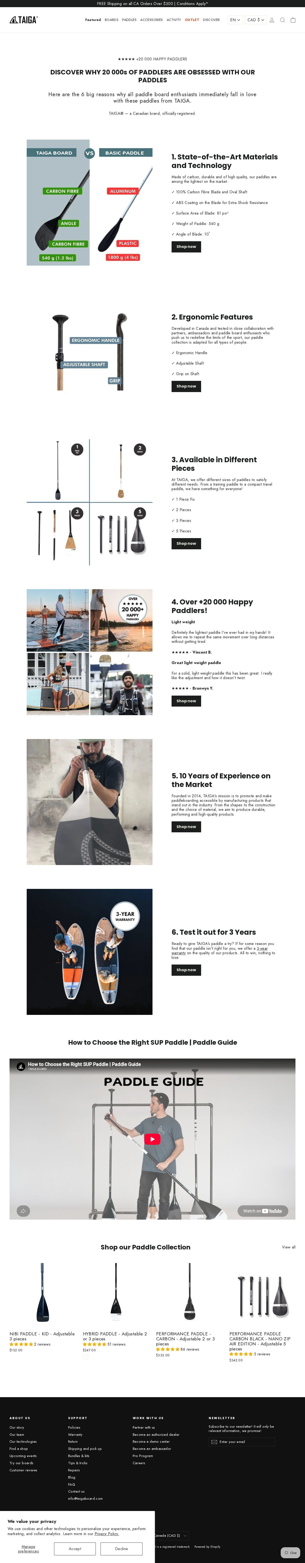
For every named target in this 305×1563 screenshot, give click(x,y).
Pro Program (143, 1455)
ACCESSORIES (151, 19)
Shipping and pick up (85, 1448)
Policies (74, 1427)
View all (288, 1246)
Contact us (76, 1491)
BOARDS (111, 19)
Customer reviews (23, 1470)
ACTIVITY (174, 19)
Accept (75, 1549)
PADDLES (129, 19)
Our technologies (23, 1441)
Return (73, 1441)
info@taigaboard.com (85, 1498)
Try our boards (22, 1463)
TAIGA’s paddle (210, 943)
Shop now (186, 246)
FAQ (71, 1484)
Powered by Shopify (207, 1547)
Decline (121, 1549)
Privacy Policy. (107, 1534)
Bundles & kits (79, 1455)
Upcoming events (23, 1455)
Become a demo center (151, 1441)
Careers (139, 1463)
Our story (17, 1427)
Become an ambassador (152, 1448)
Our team (17, 1434)
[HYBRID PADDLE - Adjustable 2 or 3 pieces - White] (86, 1357)
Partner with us (144, 1427)
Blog (72, 1477)
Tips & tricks (77, 1463)
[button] (22, 1344)
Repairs (74, 1470)
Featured (93, 19)
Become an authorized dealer (156, 1434)
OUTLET (192, 19)
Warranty (75, 1434)
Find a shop (19, 1448)
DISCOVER (211, 19)
